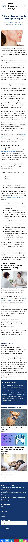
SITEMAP (24, 537)
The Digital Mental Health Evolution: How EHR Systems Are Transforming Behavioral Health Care (13, 449)
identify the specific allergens (8, 151)
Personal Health (18, 24)
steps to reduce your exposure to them (13, 197)
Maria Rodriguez (8, 22)
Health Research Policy (13, 6)
